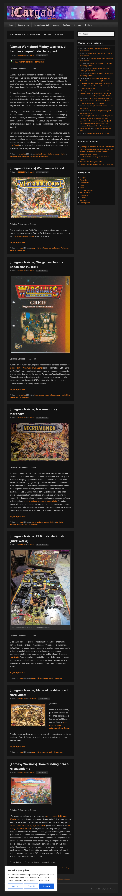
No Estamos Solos (86, 190)
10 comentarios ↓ (44, 699)
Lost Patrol (14, 145)
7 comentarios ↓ (42, 772)
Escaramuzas (39, 395)
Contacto (77, 25)
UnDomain (32, 699)
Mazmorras (14, 156)
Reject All (31, 886)
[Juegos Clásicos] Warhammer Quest (37, 168)
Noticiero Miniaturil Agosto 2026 (98, 133)
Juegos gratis (61, 395)
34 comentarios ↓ (42, 418)
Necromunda (14, 524)
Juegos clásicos (60, 154)
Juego (21, 248)
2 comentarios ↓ (42, 55)
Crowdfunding (84, 182)
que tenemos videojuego (23, 236)
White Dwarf (23, 524)
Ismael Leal (84, 86)
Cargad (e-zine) (23, 25)
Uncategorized (85, 202)
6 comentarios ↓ (42, 271)
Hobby (82, 185)
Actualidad (22, 154)
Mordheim (59, 522)
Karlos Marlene (85, 128)
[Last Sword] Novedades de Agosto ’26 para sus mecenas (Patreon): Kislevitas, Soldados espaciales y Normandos (96, 80)
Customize (16, 886)
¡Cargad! (83, 177)
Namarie (31, 55)
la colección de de (26, 367)
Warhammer (34, 156)
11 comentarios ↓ (42, 545)
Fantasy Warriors (59, 868)
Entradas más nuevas (65, 879)
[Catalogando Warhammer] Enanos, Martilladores (97, 146)
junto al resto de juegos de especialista (40, 501)
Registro (88, 25)
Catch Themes (110, 889)
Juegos (56, 25)
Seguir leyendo (17, 242)
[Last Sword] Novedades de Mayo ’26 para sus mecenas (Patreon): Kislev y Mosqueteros (95, 123)
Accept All (46, 886)
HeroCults (14, 657)
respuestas (43, 156)
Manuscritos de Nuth (41, 25)
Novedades (84, 195)
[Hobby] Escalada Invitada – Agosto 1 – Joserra (96, 164)
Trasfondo (83, 200)
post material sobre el (59, 725)
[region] (31, 878)
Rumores (83, 197)
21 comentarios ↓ (42, 172)
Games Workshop (48, 154)
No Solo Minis (85, 192)
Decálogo (66, 25)
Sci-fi (17, 397)
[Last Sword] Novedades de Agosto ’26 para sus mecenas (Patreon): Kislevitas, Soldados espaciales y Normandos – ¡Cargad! (96, 118)
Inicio (11, 25)
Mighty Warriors (23, 156)
